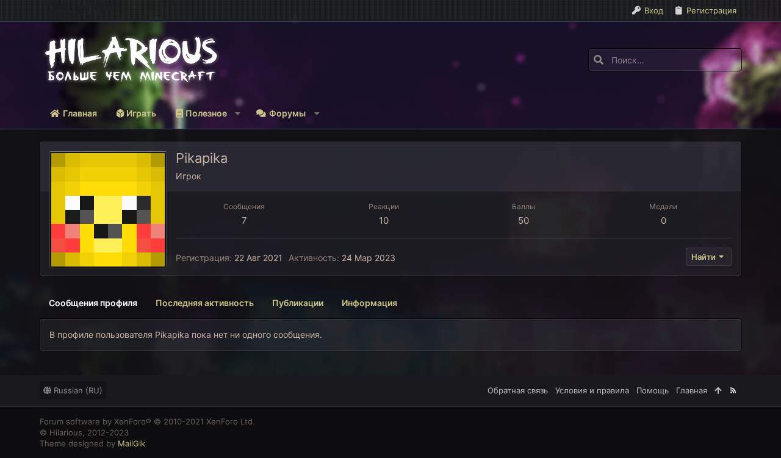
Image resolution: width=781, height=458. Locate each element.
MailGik (131, 443)
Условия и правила (592, 390)
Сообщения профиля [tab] (93, 303)
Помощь (652, 390)
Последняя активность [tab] (205, 303)
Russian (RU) (77, 390)
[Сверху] (718, 390)
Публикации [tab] (297, 303)
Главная (691, 390)
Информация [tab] (369, 303)
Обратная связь (518, 390)
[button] (206, 113)
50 (523, 220)
